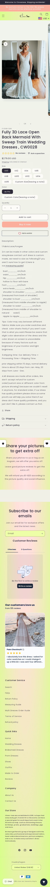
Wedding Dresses (13, 744)
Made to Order (12, 773)
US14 (38, 176)
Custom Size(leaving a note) (30, 181)
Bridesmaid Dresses (14, 750)
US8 (6, 176)
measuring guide (14, 265)
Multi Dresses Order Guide (17, 710)
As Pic (7, 191)
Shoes (8, 761)
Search (8, 687)
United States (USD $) (23, 867)
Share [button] (7, 410)
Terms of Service (13, 716)
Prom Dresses (11, 755)
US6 (36, 170)
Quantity (5, 203)
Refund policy (11, 722)
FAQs (7, 693)
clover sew (20, 881)
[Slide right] (30, 124)
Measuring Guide (13, 704)
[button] (3, 16)
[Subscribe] (42, 534)
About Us (9, 795)
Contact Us (10, 801)
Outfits (8, 767)
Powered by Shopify (31, 881)
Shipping (5, 162)
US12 (27, 176)
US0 (6, 170)
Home (8, 738)
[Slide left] (19, 124)
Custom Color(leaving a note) (19, 197)
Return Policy (11, 698)
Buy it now (25, 224)
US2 (16, 170)
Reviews (9, 779)
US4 (26, 170)
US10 (17, 176)
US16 (6, 181)
